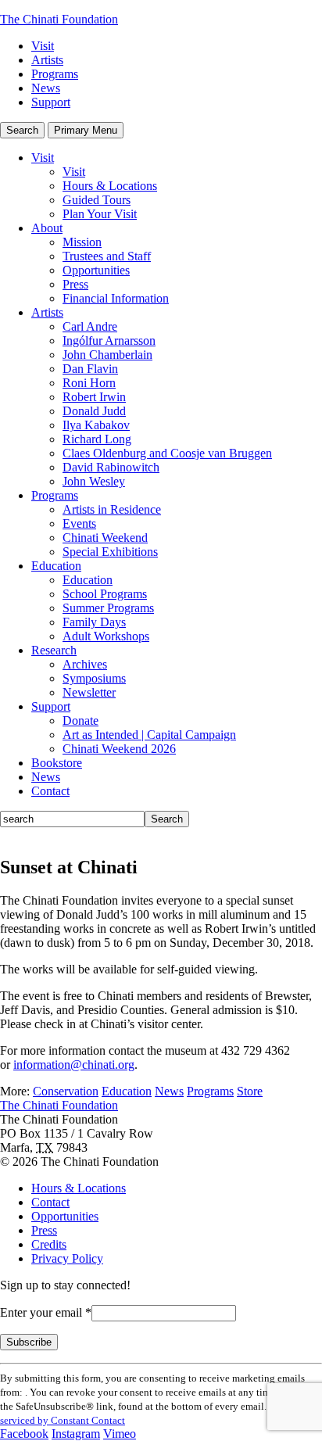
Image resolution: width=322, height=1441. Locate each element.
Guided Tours (97, 199)
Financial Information (116, 298)
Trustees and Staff (107, 256)
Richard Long (97, 439)
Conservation (65, 1091)
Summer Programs (108, 608)
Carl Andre (90, 326)
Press (75, 284)
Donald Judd (94, 411)
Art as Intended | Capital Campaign (149, 734)
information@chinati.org (73, 1064)
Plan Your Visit (100, 213)
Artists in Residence (112, 509)
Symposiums (94, 678)
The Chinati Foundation (59, 19)
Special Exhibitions (110, 551)
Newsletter (89, 692)
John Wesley (94, 481)
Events (79, 523)
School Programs (105, 593)
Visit (42, 45)
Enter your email (45, 1312)
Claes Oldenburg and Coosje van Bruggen (167, 453)
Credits (48, 1244)
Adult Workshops (106, 636)
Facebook (24, 1433)
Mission (82, 242)
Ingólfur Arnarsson (109, 340)
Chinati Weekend (105, 537)
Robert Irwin (94, 396)
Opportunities (96, 270)
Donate (80, 720)
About (47, 228)
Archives (85, 664)
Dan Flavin (90, 368)
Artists (47, 59)
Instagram (76, 1433)
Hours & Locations (110, 185)
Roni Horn (89, 382)
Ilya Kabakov (96, 425)
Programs (54, 74)
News (45, 88)
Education (56, 565)
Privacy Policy (67, 1258)
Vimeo (119, 1433)
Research (54, 650)
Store (250, 1091)
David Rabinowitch (111, 467)
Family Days (94, 622)
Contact (50, 791)
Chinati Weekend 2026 (119, 748)
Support (50, 102)
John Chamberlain (107, 354)
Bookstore (56, 762)
